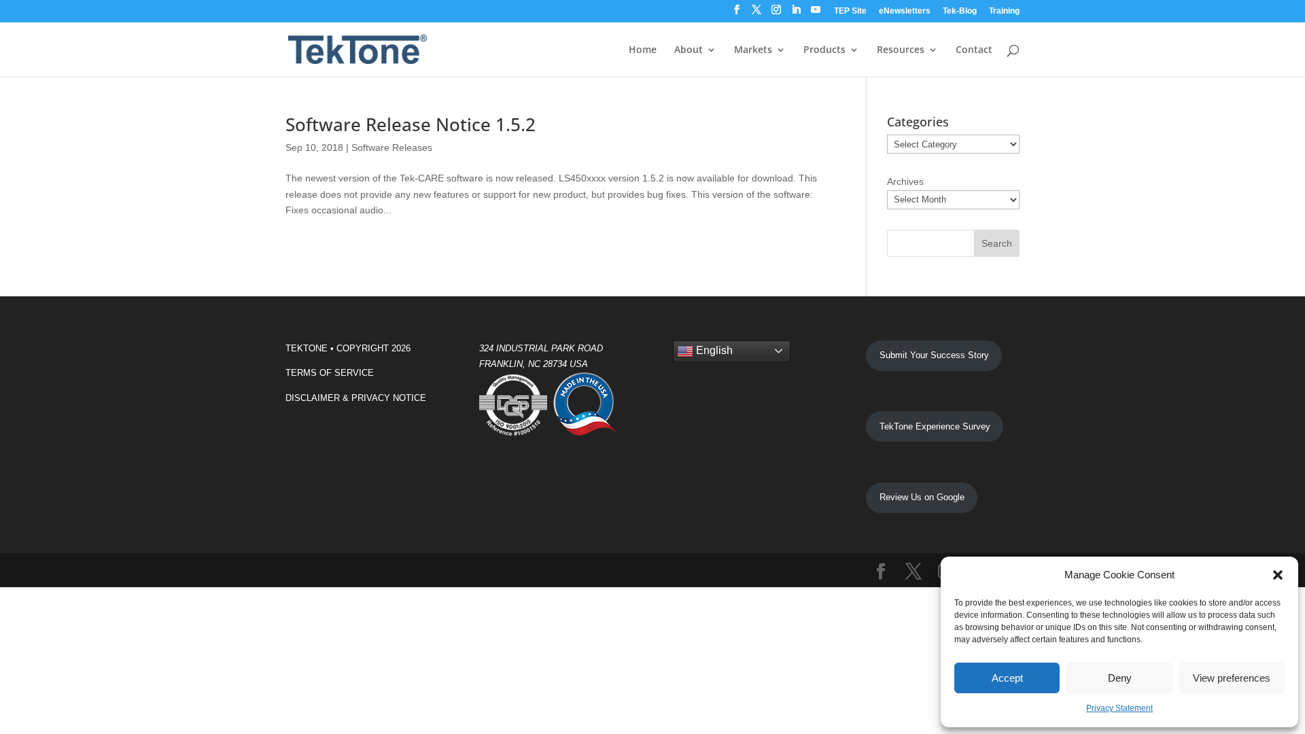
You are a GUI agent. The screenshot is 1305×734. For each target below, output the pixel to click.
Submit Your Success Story (934, 355)
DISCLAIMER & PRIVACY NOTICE (355, 398)
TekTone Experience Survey (935, 426)
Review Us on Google (922, 497)
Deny (1120, 678)
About (688, 50)
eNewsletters (904, 11)
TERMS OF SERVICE (329, 373)
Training (1004, 11)
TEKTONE (306, 348)
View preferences (1231, 678)
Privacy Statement (1119, 708)
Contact (974, 50)
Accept (1007, 678)
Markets (753, 50)
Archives (905, 181)
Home (643, 50)
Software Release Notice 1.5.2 (410, 124)
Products (824, 50)
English (713, 350)
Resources (900, 50)
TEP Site (850, 11)
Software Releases (391, 147)
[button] (1278, 575)
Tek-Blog (960, 11)
